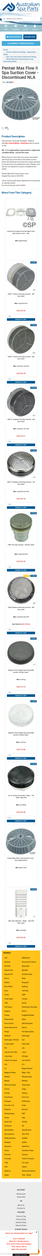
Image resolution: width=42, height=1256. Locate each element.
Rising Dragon (9, 1113)
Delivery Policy (21, 1222)
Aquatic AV (8, 974)
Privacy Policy (21, 1219)
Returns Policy (21, 1225)
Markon (7, 1077)
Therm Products (28, 1159)
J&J (23, 1048)
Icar (23, 1040)
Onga (24, 1089)
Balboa (7, 982)
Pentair (7, 1093)
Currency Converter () (21, 43)
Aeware (7, 962)
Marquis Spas (27, 1077)
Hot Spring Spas (28, 1032)
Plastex (24, 1093)
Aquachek (25, 966)
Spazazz (7, 1146)
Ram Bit (25, 1109)
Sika (23, 1118)
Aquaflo (25, 970)
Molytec (25, 1081)
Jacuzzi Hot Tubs (10, 1052)
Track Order (21, 1197)
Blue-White (8, 986)
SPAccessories (9, 1138)
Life (5, 1064)
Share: (4, 82)
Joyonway (8, 1056)
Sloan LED (8, 1122)
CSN (6, 1003)
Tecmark (7, 1159)
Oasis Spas (26, 1085)
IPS (5, 1048)
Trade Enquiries (14, 37)
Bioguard (25, 982)
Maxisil (6, 1081)
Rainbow (7, 1109)
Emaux (7, 1015)
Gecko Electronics (10, 1027)
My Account (21, 1194)
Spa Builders (9, 1130)
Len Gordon (26, 1060)
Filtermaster (8, 1019)
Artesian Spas (27, 974)
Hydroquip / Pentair (11, 1040)
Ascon (6, 978)
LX (5, 1068)
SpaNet (24, 1138)
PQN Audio (26, 1101)
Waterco (7, 1171)
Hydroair (7, 1036)
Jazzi (24, 1052)
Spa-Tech (25, 1134)
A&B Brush (26, 958)
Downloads (30, 37)
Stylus (6, 1150)
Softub (24, 1122)
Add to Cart (22, 319)
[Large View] (5, 128)
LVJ (23, 1064)
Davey (24, 1003)
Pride (24, 1105)
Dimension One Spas (29, 1007)
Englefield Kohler (28, 1015)
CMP (23, 995)
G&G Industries (27, 1023)
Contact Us (21, 1208)
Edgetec (7, 1011)
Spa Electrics (26, 1130)
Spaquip (7, 1142)
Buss (6, 991)
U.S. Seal (25, 1163)
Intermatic (26, 1044)
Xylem (6, 1175)
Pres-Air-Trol (9, 1105)
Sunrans (7, 1154)
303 (5, 958)
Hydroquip (25, 1036)
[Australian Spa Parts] (21, 7)
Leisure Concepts (10, 1060)
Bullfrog (25, 986)
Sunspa (25, 1154)
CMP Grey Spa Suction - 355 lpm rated (21, 545)
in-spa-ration (9, 1044)
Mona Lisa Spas (10, 1085)
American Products (29, 962)
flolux (24, 1019)
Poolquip (7, 1101)
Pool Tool (25, 1097)
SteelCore (25, 1146)
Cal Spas (25, 991)
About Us (21, 1205)
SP (23, 1126)
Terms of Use (21, 1216)
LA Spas (25, 1056)
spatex (24, 1142)
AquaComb (8, 970)
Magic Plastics (27, 1068)
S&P (23, 1113)
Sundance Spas (27, 1150)
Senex (6, 1118)
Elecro (24, 1011)
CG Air (6, 995)
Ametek (7, 966)
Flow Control (9, 1023)
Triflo (6, 1163)
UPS (6, 1167)
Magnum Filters (10, 1072)
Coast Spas (8, 999)
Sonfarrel (7, 1126)
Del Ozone (8, 1007)
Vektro (24, 1167)
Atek (23, 978)
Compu (24, 999)
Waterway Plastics (28, 1171)
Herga (6, 1032)
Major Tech (26, 1072)
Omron (7, 1089)
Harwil (24, 1027)
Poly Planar (8, 1097)
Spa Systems (9, 1134)
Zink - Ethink (26, 1175)
